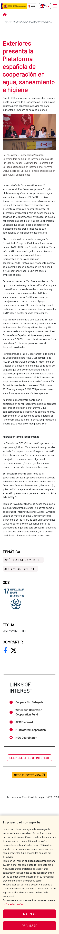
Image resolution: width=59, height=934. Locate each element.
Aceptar (29, 914)
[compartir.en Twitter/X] (14, 650)
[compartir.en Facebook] (6, 650)
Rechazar (29, 926)
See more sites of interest (29, 758)
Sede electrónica (27, 775)
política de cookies (13, 904)
